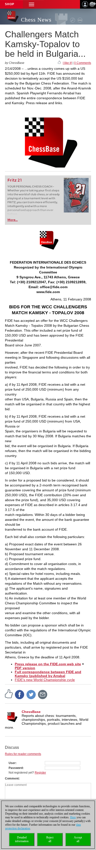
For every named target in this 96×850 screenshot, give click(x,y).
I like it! (67, 63)
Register (40, 772)
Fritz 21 (14, 180)
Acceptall (78, 839)
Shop (9, 4)
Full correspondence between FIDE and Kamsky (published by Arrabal (48, 674)
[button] (31, 4)
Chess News (36, 20)
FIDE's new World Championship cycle (45, 680)
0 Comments (82, 63)
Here (73, 817)
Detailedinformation (22, 839)
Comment (12, 778)
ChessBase (31, 712)
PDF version (25, 668)
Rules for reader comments (23, 754)
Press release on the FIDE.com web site (48, 664)
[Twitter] (31, 694)
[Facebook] (19, 694)
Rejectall (49, 839)
